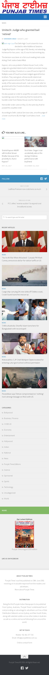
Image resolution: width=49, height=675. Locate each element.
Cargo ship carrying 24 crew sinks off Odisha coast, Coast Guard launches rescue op (22, 293)
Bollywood (8, 412)
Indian (6, 447)
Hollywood (8, 441)
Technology (8, 487)
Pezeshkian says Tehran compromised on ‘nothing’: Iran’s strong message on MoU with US (23, 395)
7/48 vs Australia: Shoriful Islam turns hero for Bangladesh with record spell (20, 327)
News (4, 23)
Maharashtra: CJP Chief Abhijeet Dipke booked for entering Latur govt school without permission (23, 361)
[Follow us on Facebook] (41, 178)
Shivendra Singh (10, 39)
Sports (6, 481)
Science (7, 470)
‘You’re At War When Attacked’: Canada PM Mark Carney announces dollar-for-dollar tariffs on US (22, 259)
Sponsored (8, 475)
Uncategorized (9, 493)
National (7, 453)
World (6, 498)
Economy (7, 430)
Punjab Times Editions (12, 464)
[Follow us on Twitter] (45, 178)
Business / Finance (11, 418)
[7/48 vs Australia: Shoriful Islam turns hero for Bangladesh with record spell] (24, 309)
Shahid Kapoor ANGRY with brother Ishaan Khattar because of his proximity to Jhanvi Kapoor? (10, 156)
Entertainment (9, 435)
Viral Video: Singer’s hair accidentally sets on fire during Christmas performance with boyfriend (33, 156)
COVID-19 (7, 424)
